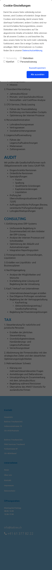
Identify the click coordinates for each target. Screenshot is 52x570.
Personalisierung (28, 61)
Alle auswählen (37, 74)
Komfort (10, 61)
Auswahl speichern (37, 68)
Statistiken (28, 58)
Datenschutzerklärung (32, 50)
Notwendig (11, 58)
